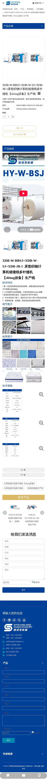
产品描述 (9, 148)
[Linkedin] (9, 620)
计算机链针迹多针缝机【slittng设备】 (20, 483)
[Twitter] (19, 620)
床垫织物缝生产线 (35, 488)
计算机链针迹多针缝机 (13, 488)
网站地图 (37, 766)
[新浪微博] (14, 620)
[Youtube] (24, 620)
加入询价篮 (18, 134)
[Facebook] (4, 620)
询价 (18, 128)
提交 (23, 590)
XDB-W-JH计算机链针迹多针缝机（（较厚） (15, 518)
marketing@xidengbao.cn (15, 641)
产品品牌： (6, 109)
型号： (4, 105)
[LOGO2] (23, 627)
